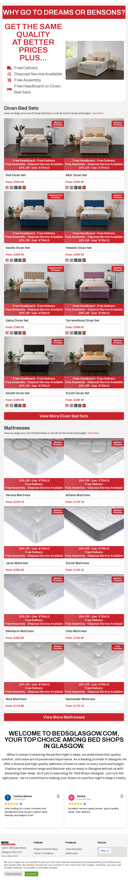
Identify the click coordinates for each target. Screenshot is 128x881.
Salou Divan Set (17, 320)
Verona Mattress (18, 495)
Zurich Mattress (77, 563)
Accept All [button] (31, 874)
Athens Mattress (78, 495)
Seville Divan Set (18, 247)
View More (97, 113)
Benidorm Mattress (20, 631)
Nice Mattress (16, 699)
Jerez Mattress (17, 563)
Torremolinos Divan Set (82, 320)
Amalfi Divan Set (18, 393)
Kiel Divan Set (16, 175)
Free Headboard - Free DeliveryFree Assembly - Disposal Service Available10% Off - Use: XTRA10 (34, 164)
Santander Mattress (80, 699)
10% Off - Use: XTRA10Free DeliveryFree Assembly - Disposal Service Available (34, 484)
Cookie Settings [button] (13, 874)
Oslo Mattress (76, 631)
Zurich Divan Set (77, 393)
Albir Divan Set (76, 175)
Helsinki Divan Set (79, 247)
